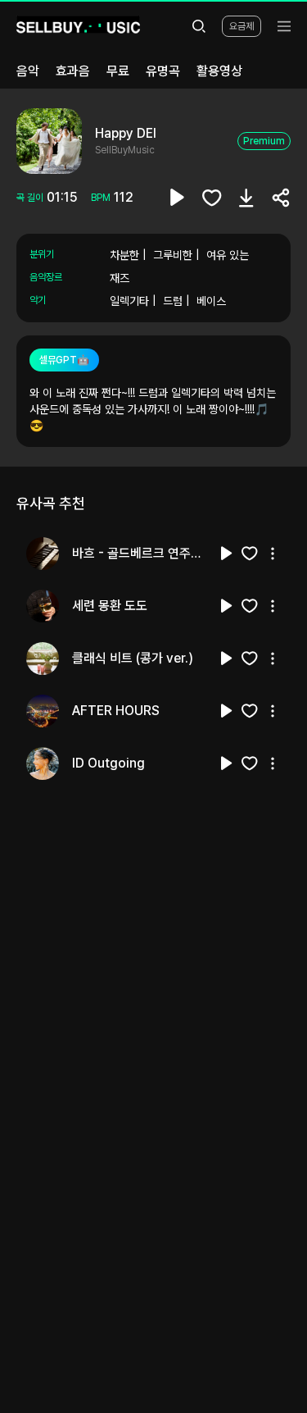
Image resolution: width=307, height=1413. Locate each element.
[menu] (284, 26)
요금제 (241, 26)
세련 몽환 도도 (109, 605)
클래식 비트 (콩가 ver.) (132, 658)
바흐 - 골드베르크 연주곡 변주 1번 (140, 553)
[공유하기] (281, 197)
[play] (177, 197)
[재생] (227, 553)
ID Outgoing (108, 763)
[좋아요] (212, 197)
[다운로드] (246, 197)
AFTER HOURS (116, 710)
